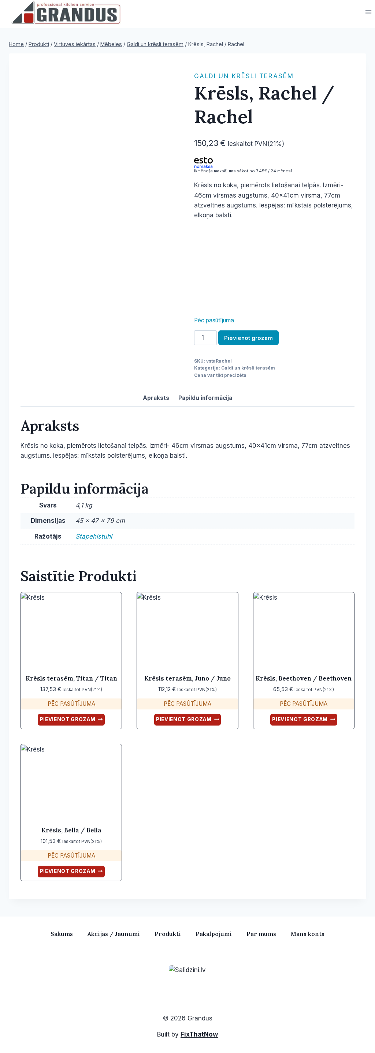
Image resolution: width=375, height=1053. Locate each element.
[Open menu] (368, 12)
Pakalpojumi (214, 933)
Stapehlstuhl (93, 536)
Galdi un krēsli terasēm (244, 76)
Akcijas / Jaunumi (114, 933)
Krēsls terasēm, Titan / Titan (71, 678)
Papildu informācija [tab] (205, 397)
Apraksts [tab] (156, 397)
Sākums (62, 933)
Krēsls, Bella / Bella (71, 830)
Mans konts (307, 933)
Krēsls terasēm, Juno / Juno (187, 678)
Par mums (261, 933)
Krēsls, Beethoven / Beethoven (304, 678)
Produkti (168, 933)
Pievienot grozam (248, 337)
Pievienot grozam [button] (68, 719)
